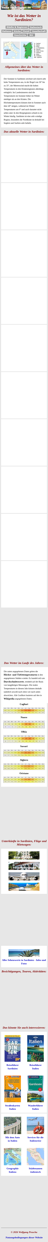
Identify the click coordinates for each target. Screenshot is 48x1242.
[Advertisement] (24, 634)
